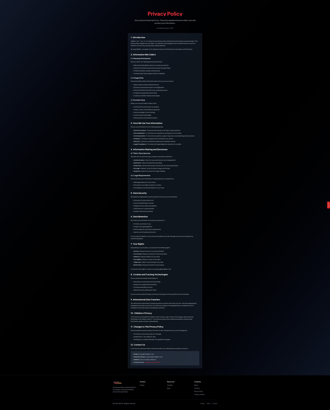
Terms (208, 403)
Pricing (142, 385)
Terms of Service (199, 394)
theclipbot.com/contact (152, 362)
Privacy (203, 403)
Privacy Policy (198, 391)
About (196, 385)
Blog (168, 388)
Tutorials (169, 385)
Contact (197, 388)
